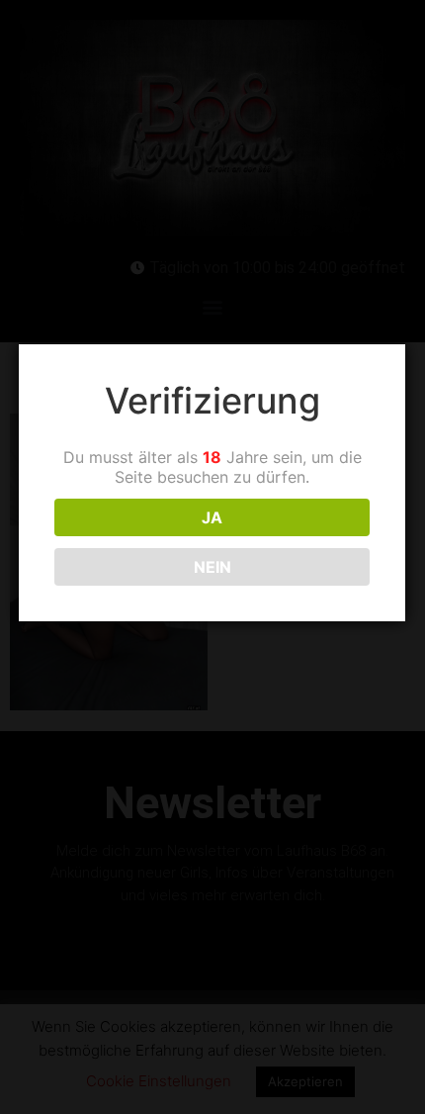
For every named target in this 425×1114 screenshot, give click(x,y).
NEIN (212, 567)
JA (212, 517)
